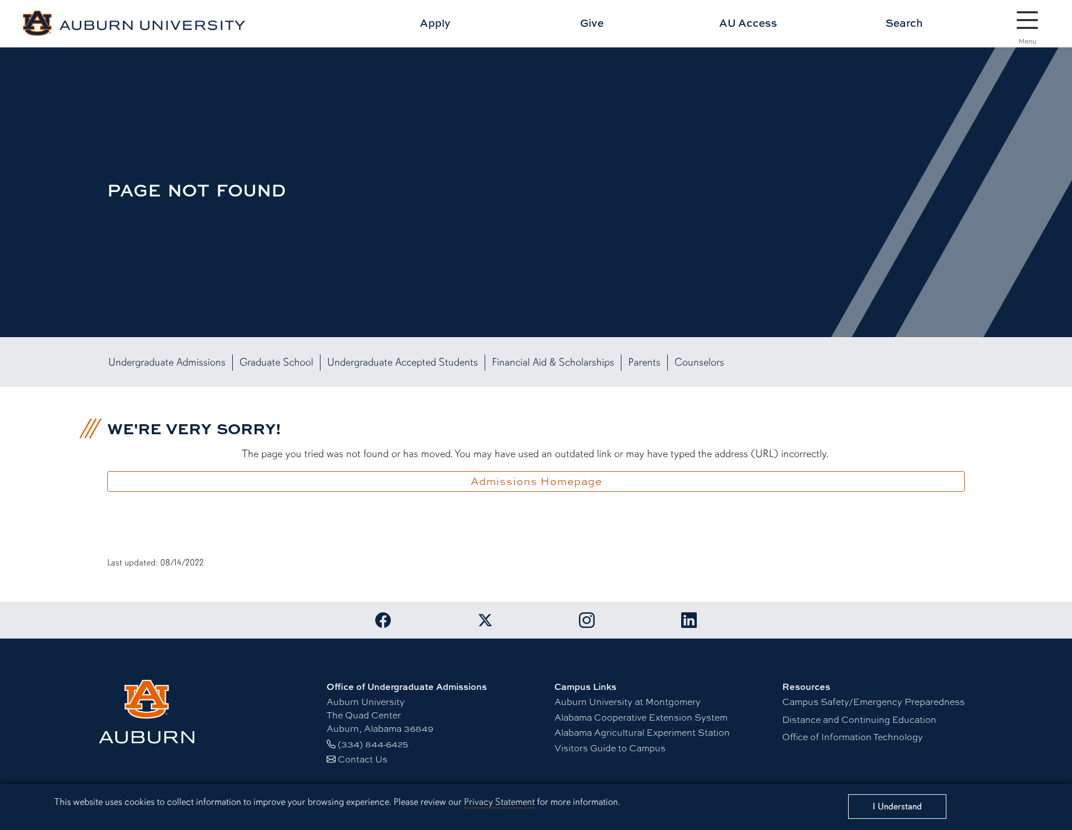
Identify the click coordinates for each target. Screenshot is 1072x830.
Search (904, 22)
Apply (435, 22)
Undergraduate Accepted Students (402, 362)
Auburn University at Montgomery (627, 701)
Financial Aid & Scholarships (553, 362)
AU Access (748, 22)
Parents (644, 362)
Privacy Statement (499, 802)
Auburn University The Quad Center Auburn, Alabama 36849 (380, 715)
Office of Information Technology (852, 736)
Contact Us (362, 758)
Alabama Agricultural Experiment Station (642, 732)
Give (592, 22)
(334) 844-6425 (373, 743)
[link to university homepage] (194, 711)
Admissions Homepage (536, 481)
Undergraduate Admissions (167, 362)
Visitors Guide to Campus (610, 747)
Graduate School (276, 362)
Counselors (699, 362)
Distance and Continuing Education (859, 719)
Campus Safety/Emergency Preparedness (873, 701)
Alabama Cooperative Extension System (641, 717)
